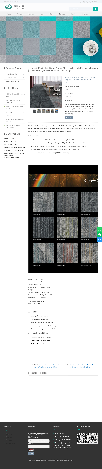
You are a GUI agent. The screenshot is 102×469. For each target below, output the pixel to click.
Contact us (85, 14)
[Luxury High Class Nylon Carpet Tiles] (72, 385)
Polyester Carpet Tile (12, 81)
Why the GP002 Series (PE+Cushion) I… (13, 126)
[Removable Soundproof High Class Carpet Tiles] (54, 385)
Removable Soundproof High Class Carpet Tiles (53, 397)
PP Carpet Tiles (11, 78)
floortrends (9, 440)
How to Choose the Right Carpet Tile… (13, 101)
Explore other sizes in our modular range (44, 344)
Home (9, 14)
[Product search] (95, 9)
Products (31, 14)
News (42, 14)
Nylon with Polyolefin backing (84, 68)
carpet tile (44, 316)
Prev (32, 92)
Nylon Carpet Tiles (58, 68)
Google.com (9, 434)
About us (20, 14)
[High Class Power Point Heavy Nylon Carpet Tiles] (36, 385)
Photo (51, 14)
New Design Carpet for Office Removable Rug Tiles (53, 418)
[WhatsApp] (99, 229)
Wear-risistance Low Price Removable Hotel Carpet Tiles (89, 397)
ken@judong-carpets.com (66, 443)
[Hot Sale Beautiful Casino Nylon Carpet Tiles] (36, 406)
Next (59, 92)
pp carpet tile (47, 337)
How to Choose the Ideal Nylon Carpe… (15, 114)
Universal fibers (10, 443)
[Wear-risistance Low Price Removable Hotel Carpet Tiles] (90, 385)
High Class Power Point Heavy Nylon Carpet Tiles (35, 397)
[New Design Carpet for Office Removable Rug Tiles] (54, 406)
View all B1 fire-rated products (40, 340)
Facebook (9, 437)
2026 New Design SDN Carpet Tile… (15, 95)
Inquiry (73, 14)
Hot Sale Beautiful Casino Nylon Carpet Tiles (35, 418)
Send (31, 453)
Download (62, 14)
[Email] (99, 239)
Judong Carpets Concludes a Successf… (15, 120)
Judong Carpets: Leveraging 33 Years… (15, 107)
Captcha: (31, 443)
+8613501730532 (66, 440)
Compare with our (37, 337)
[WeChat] (99, 234)
